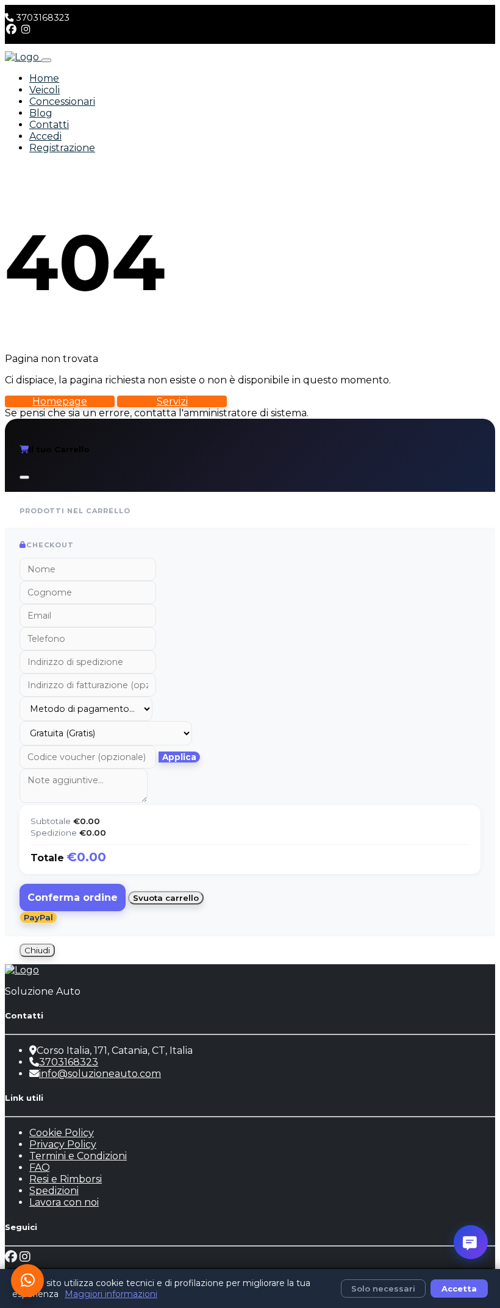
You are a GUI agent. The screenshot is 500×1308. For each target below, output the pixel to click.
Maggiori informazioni (111, 1293)
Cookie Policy (61, 1133)
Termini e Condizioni (78, 1156)
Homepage (59, 401)
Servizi (172, 401)
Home (44, 78)
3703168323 (43, 17)
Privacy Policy (62, 1144)
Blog (40, 113)
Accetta (459, 1288)
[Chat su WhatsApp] (27, 1280)
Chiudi (37, 950)
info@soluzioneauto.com (100, 1073)
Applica (179, 757)
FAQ (39, 1167)
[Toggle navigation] (46, 60)
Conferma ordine (72, 897)
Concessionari (62, 101)
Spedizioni (54, 1190)
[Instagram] (26, 29)
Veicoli (44, 90)
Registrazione (62, 148)
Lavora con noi (64, 1202)
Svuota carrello (166, 898)
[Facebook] (11, 29)
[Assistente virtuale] (471, 1242)
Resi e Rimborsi (65, 1179)
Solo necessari (383, 1288)
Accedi (45, 136)
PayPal (38, 917)
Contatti (49, 124)
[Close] (24, 477)
